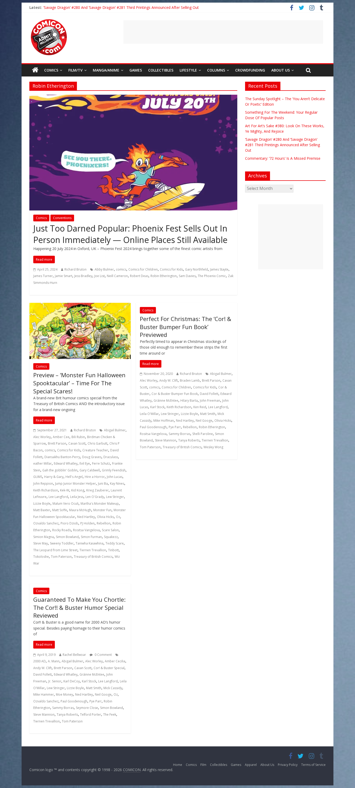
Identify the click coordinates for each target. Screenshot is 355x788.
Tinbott (113, 550)
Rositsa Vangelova (86, 530)
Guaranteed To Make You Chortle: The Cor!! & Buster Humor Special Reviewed (79, 607)
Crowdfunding (250, 70)
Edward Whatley (65, 463)
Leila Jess (76, 497)
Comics (51, 70)
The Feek (109, 714)
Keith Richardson (45, 490)
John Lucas (114, 477)
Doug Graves (91, 457)
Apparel (251, 765)
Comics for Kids (171, 269)
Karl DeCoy (71, 681)
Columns (216, 70)
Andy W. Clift (168, 380)
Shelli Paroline (202, 434)
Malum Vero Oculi (65, 503)
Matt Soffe (59, 510)
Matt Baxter (41, 510)
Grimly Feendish (114, 470)
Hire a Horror (95, 477)
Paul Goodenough (153, 427)
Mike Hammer (43, 694)
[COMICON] (48, 21)
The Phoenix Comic (212, 276)
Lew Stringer (115, 497)
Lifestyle (188, 70)
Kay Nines (117, 483)
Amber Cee (61, 437)
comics (121, 269)
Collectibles (160, 70)
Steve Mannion (165, 440)
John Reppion (43, 483)
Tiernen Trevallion (93, 550)
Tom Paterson (61, 556)
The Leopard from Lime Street (55, 550)
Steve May (40, 543)
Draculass (110, 457)
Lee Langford (58, 497)
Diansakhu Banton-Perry (62, 457)
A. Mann (54, 661)
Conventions (62, 218)
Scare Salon (110, 530)
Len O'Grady (95, 497)
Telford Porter (90, 714)
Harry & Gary (53, 477)
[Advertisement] (223, 32)
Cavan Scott (77, 443)
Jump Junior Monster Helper (75, 483)
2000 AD (39, 661)
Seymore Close (87, 708)
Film (203, 765)
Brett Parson (57, 443)
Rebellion (103, 523)
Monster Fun (102, 510)
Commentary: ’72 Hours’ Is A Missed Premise (282, 158)
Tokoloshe (41, 556)
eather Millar (42, 463)
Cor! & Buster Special (109, 668)
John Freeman (210, 400)
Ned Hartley (86, 517)
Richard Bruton (75, 269)
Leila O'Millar (149, 414)
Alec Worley (42, 437)
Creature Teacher (95, 450)
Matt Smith (207, 414)
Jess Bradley (83, 276)
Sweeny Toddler (62, 543)
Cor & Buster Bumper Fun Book (175, 394)
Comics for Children (143, 269)
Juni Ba (103, 483)
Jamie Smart (63, 276)
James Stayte (219, 269)
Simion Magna (43, 537)
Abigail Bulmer (115, 430)
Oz (118, 517)
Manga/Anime (106, 70)
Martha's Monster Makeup (100, 503)
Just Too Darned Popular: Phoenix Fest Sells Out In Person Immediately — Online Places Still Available (130, 234)
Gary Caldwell (90, 470)
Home (177, 765)
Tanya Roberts (189, 440)
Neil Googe (204, 420)
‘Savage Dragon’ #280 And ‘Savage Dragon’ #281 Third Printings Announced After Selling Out (121, 7)
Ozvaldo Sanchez (45, 523)
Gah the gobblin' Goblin (59, 470)
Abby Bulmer (104, 269)
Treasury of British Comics (93, 556)
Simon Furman (91, 537)
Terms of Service (313, 765)
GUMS (37, 477)
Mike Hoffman (163, 420)
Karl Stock (157, 407)
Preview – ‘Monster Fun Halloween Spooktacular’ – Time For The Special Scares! (79, 383)
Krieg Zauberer (97, 490)
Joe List (99, 276)
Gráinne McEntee (166, 400)
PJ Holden (87, 523)
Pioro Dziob (69, 523)
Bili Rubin (78, 437)
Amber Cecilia (115, 661)
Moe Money (64, 694)
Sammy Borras (179, 434)
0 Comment (103, 654)
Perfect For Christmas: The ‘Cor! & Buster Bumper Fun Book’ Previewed (185, 327)
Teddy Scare (115, 543)
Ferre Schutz (101, 463)
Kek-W (64, 490)
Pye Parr (175, 427)
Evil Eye (85, 463)
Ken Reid (199, 407)
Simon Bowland (67, 537)
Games (135, 70)
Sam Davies (187, 276)
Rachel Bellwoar (74, 654)
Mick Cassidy (112, 688)
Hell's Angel (74, 477)
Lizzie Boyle (41, 503)
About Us (280, 70)
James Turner (43, 276)
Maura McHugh (80, 510)
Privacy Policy (288, 765)
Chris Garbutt (97, 443)
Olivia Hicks (105, 517)
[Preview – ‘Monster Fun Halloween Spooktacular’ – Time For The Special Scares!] (80, 306)
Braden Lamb (190, 380)
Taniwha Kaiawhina (89, 543)
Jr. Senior (54, 681)
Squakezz (111, 537)
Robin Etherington (163, 276)
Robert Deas (139, 276)
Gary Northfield (196, 269)
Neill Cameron (117, 276)
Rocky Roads (61, 530)
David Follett (209, 394)
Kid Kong (77, 490)
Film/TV (75, 70)
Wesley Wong (213, 447)
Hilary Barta (189, 400)
